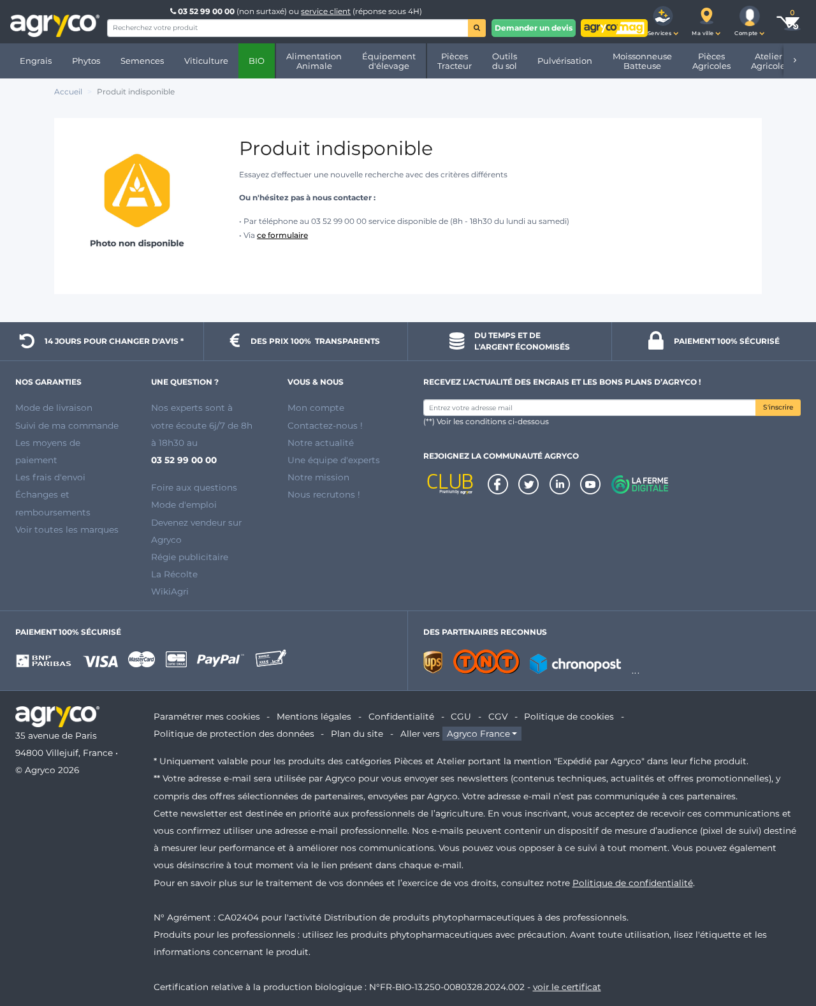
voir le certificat (567, 987)
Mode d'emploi (184, 504)
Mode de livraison (53, 408)
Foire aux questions (194, 487)
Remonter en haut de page (783, 950)
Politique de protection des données (234, 734)
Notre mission (318, 477)
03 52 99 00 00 (206, 11)
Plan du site (357, 734)
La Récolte (174, 574)
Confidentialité (401, 716)
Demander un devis (533, 28)
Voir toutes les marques (67, 529)
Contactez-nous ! (325, 425)
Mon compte (316, 408)
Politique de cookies (569, 716)
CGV (497, 716)
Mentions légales (314, 716)
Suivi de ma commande (67, 425)
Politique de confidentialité (632, 883)
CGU (461, 716)
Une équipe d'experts (334, 460)
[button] (663, 21)
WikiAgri (170, 591)
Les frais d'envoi (50, 477)
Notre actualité (321, 443)
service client (326, 11)
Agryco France (478, 734)
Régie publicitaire (189, 557)
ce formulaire (282, 235)
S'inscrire (778, 407)
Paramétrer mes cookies (207, 716)
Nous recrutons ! (324, 494)
